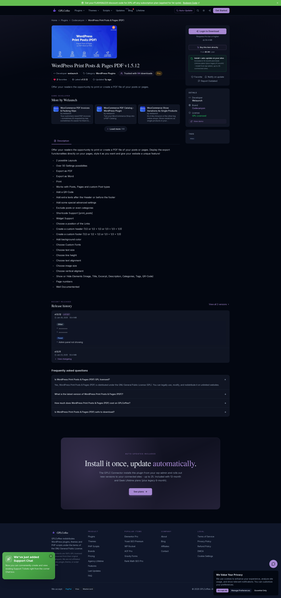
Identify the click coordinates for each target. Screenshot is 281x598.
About (164, 536)
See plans (139, 491)
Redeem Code (190, 3)
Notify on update (216, 77)
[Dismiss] (51, 556)
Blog (130, 10)
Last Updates (94, 571)
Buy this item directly (209, 47)
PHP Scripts (93, 546)
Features (92, 566)
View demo (198, 121)
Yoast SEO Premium (134, 541)
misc (192, 138)
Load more (117, 129)
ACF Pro (128, 551)
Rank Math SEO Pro (134, 561)
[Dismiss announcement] (277, 3)
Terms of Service (206, 536)
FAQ (90, 575)
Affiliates (165, 546)
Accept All (222, 590)
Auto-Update (185, 10)
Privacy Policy (204, 541)
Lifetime (140, 10)
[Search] (198, 10)
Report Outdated (209, 81)
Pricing (91, 556)
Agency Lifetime (96, 561)
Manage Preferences (240, 590)
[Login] (209, 10)
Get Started (221, 10)
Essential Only (261, 590)
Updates (120, 10)
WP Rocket (130, 546)
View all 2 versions (218, 304)
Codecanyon (78, 20)
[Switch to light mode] (203, 10)
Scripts (106, 10)
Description (63, 141)
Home (54, 20)
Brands (91, 551)
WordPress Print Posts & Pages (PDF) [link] (106, 20)
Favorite (198, 77)
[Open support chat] (273, 564)
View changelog (65, 359)
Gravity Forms (131, 556)
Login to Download (209, 31)
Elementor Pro (131, 536)
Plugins (78, 10)
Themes (92, 10)
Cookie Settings (205, 556)
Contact (165, 551)
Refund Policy (204, 546)
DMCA (201, 551)
